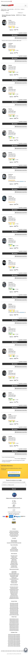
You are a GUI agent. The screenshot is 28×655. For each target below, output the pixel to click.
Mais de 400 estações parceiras (14, 507)
